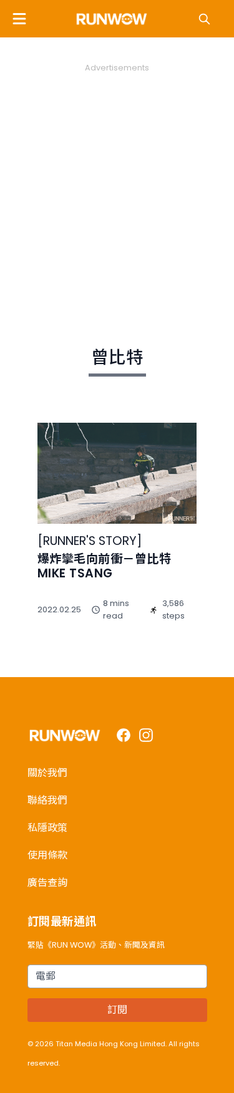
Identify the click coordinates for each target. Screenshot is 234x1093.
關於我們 (47, 773)
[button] (19, 18)
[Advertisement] (117, 190)
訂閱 (117, 1010)
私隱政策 (47, 828)
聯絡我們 (47, 800)
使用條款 (47, 855)
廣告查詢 (47, 882)
